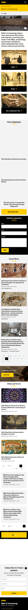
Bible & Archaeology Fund (13, 111)
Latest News (14, 259)
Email (2, 230)
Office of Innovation (5, 6)
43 (22, 358)
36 (20, 356)
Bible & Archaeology (9, 9)
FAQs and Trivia (14, 384)
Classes (13, 67)
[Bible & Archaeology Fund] (14, 101)
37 (24, 356)
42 (18, 358)
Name (2, 223)
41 (15, 358)
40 (11, 358)
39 (7, 359)
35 (16, 356)
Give (13, 535)
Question (3, 236)
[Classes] (14, 57)
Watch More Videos (13, 212)
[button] (25, 2)
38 (3, 358)
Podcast (13, 89)
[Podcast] (14, 79)
